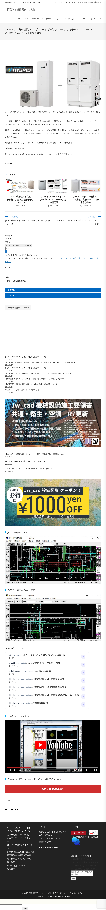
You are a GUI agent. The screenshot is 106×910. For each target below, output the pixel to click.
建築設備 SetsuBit (20, 9)
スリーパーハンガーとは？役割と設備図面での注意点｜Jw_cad (28, 468)
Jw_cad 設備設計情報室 (30, 899)
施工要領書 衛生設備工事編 (19, 858)
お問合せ (55, 899)
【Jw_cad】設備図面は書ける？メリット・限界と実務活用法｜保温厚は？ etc (34, 454)
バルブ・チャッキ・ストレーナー (20, 840)
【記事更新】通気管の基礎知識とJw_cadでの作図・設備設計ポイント (31, 384)
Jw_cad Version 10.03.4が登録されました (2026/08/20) (25, 357)
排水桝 (10, 851)
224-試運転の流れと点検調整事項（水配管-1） (49, 679)
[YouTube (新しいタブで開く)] (99, 2)
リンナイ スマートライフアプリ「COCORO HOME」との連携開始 (53, 199)
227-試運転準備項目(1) (40, 703)
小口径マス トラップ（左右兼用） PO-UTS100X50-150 (43, 655)
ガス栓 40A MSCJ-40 (42, 671)
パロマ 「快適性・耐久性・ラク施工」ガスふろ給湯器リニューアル (20, 199)
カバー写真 (12, 834)
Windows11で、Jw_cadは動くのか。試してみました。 (35, 779)
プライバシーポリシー (76, 899)
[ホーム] (6, 33)
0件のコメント (45, 154)
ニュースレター (57, 2)
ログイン (16, 2)
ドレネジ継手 (24, 834)
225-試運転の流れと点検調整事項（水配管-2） (49, 687)
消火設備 (11, 862)
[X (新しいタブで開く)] (91, 2)
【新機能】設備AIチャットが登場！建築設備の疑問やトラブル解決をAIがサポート (36, 379)
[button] (85, 847)
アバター (28, 831)
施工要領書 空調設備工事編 (19, 855)
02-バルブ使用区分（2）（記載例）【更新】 (43, 663)
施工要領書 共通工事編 (24, 851)
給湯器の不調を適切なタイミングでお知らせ (22, 390)
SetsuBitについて (43, 2)
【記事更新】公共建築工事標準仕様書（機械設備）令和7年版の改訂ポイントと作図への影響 (40, 362)
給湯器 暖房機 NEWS (33, 33)
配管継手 (11, 869)
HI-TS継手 (26, 827)
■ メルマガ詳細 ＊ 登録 (48, 847)
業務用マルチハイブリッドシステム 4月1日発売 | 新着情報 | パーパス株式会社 (39, 142)
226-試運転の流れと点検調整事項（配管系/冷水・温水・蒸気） (55, 695)
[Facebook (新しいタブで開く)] (95, 2)
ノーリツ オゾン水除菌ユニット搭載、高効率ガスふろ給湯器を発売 (85, 199)
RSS (34, 2)
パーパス (12, 163)
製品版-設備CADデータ (17, 865)
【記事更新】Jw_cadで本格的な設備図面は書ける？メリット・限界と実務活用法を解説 (38, 373)
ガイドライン (26, 2)
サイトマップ (45, 899)
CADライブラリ (14, 827)
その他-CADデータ (15, 831)
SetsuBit (29, 154)
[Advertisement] (53, 49)
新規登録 (8, 2)
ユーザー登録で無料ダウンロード (20, 847)
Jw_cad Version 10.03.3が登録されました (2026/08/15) (25, 368)
